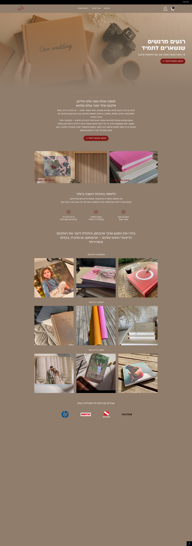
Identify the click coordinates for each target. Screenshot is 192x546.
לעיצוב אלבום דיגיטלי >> (173, 61)
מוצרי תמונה (96, 8)
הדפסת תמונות (83, 8)
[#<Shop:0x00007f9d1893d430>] (21, 9)
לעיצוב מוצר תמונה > (44, 180)
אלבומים (107, 8)
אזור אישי (186, 2)
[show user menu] (165, 9)
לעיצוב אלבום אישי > (121, 180)
